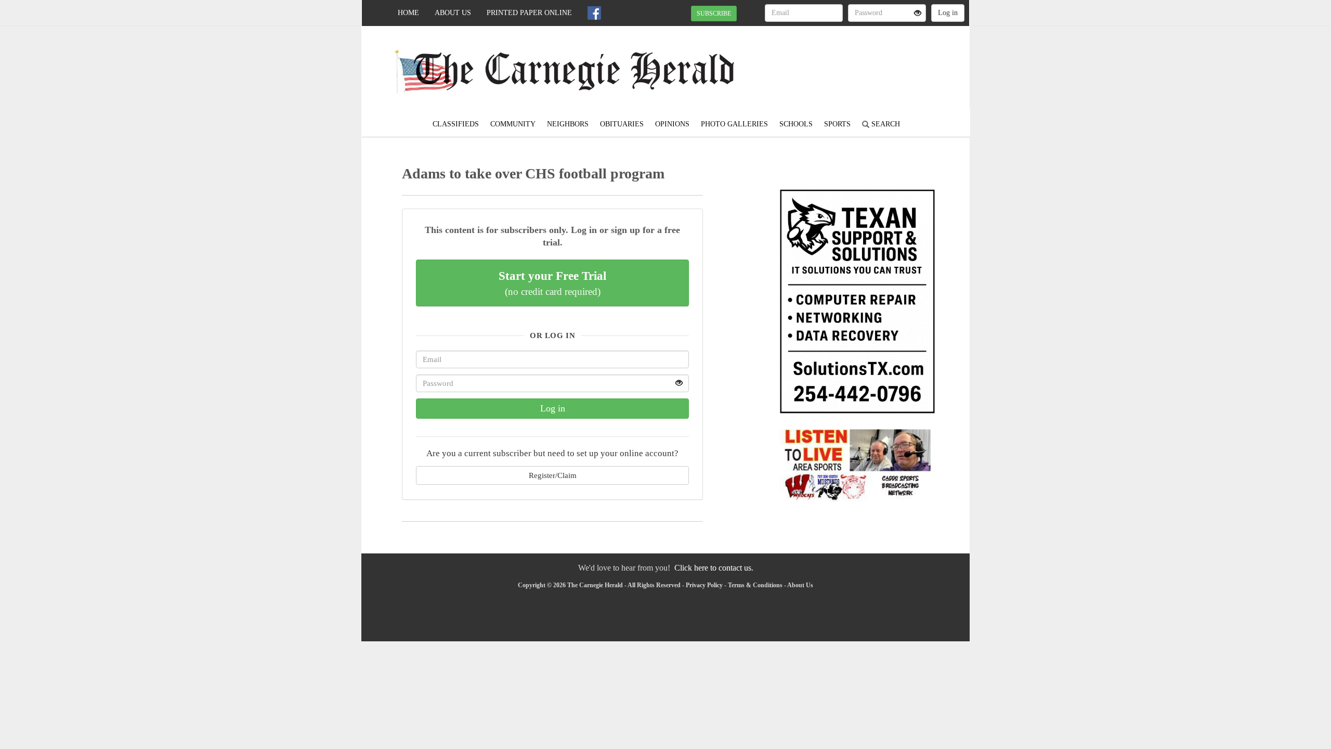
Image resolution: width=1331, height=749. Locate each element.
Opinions (672, 124)
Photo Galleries (734, 124)
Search (884, 124)
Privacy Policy (704, 585)
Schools (796, 124)
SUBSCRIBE (714, 13)
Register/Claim (553, 475)
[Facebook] (594, 13)
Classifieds (456, 124)
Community (513, 124)
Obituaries (622, 124)
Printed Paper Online (529, 13)
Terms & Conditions (755, 585)
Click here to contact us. (713, 567)
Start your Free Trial (552, 283)
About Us (453, 13)
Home (408, 13)
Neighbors (568, 124)
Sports (837, 124)
